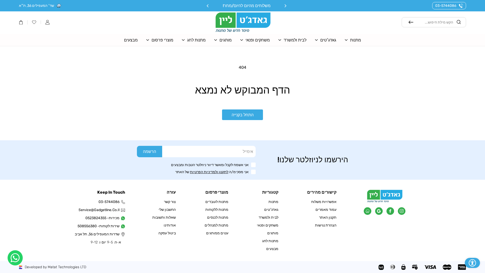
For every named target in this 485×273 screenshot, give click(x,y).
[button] (47, 22)
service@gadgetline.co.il (99, 210)
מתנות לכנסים (217, 217)
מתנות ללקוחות (216, 210)
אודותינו (170, 225)
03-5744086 (445, 6)
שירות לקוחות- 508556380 (99, 226)
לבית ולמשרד (268, 217)
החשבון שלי (167, 210)
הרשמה (149, 151)
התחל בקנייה (243, 114)
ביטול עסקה (167, 233)
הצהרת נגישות (325, 225)
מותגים (272, 233)
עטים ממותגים (217, 233)
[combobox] (434, 22)
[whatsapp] (15, 257)
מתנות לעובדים (216, 202)
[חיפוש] (411, 22)
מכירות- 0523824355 (102, 218)
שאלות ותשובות (164, 217)
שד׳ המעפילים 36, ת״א (36, 6)
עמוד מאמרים (326, 210)
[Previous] (285, 6)
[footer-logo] (384, 201)
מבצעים (272, 249)
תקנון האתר (327, 217)
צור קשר (170, 202)
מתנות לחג (270, 241)
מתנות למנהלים (216, 225)
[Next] (208, 6)
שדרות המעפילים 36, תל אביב (99, 234)
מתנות (273, 202)
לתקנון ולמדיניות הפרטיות (209, 172)
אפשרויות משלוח (323, 202)
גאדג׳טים (271, 210)
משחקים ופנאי (267, 225)
